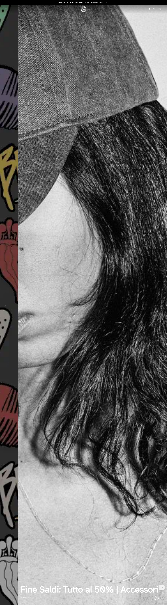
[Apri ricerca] (149, 9)
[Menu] (6, 9)
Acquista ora (7, 597)
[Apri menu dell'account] (154, 9)
